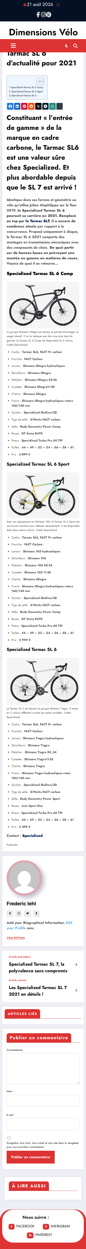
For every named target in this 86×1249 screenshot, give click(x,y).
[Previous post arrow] (76, 964)
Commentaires (14, 1050)
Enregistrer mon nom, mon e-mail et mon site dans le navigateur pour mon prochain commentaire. (43, 1145)
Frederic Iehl (21, 903)
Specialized (32, 835)
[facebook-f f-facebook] (38, 14)
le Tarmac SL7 (37, 221)
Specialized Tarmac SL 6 (23, 95)
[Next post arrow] (76, 990)
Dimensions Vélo (43, 32)
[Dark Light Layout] (66, 45)
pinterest (43, 1234)
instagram (60, 1226)
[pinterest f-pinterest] (48, 14)
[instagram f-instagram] (43, 14)
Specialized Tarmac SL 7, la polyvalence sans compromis (38, 967)
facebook (25, 1226)
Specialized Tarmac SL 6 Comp (27, 87)
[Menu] (13, 46)
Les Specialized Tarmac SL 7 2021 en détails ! (38, 990)
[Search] (75, 45)
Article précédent (19, 956)
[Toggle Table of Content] (38, 81)
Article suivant (17, 980)
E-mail (10, 1115)
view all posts (16, 937)
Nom (9, 1091)
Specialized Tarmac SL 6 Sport (27, 91)
